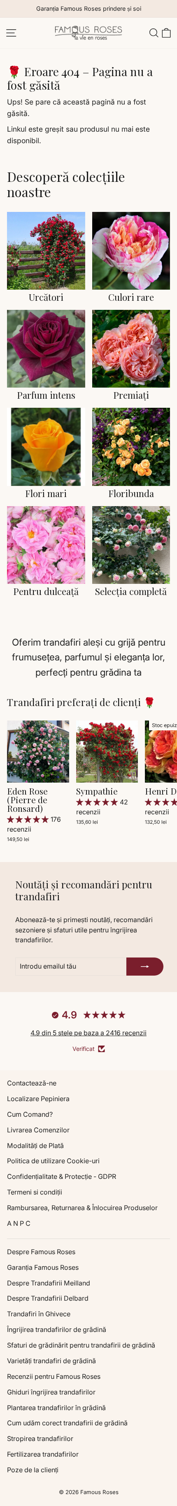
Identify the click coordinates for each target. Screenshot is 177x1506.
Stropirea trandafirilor (40, 1438)
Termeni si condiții (34, 1192)
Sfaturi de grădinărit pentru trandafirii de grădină (81, 1345)
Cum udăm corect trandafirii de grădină (67, 1423)
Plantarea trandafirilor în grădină (56, 1408)
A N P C (18, 1223)
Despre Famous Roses (41, 1252)
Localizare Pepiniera (38, 1099)
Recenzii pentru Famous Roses (53, 1376)
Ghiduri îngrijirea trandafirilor (51, 1392)
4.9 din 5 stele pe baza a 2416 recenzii (88, 1033)
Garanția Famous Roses (43, 1267)
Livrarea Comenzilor (38, 1130)
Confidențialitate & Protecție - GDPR (61, 1176)
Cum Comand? (30, 1114)
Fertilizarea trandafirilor (43, 1454)
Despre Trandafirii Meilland (48, 1283)
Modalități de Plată (35, 1145)
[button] (29, 819)
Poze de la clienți (32, 1470)
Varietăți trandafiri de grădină (51, 1361)
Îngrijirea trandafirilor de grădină (56, 1329)
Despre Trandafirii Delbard (47, 1298)
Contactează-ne (31, 1083)
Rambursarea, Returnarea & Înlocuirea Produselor (82, 1208)
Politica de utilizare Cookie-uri (53, 1161)
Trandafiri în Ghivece (38, 1314)
